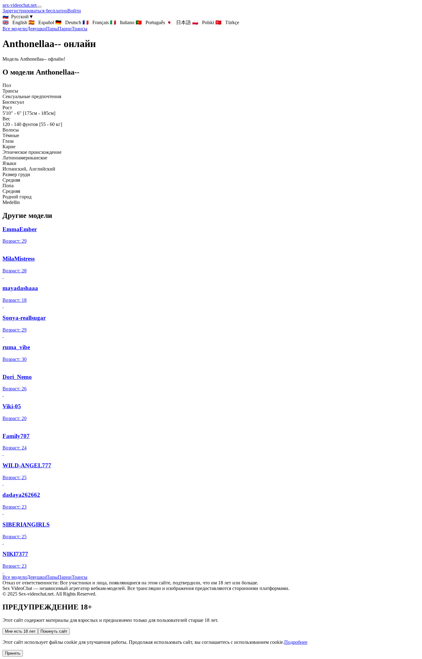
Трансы (79, 28)
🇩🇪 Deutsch (68, 22)
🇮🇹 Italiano (122, 22)
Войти (74, 10)
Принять (12, 653)
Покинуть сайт (53, 631)
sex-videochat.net (19, 5)
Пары (52, 28)
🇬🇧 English (14, 22)
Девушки (36, 28)
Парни (65, 28)
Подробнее (295, 642)
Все (14, 28)
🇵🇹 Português (150, 22)
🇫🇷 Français (95, 22)
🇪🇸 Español (41, 22)
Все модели (14, 577)
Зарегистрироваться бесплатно (34, 10)
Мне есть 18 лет (20, 631)
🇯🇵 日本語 (178, 22)
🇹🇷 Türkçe (227, 22)
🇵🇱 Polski (203, 22)
